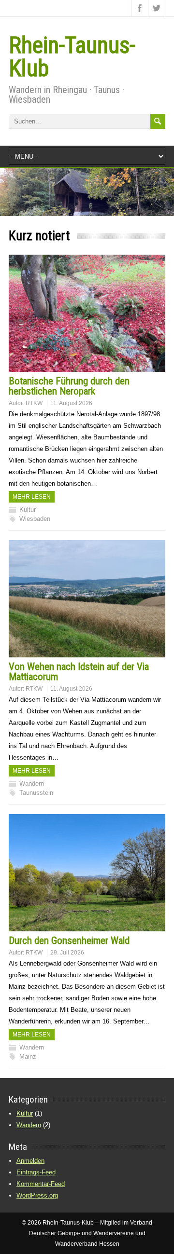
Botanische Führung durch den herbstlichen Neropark (69, 386)
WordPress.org (37, 1195)
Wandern (31, 783)
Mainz (27, 1056)
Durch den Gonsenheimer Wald (69, 940)
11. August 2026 (71, 403)
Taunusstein (36, 792)
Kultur (27, 509)
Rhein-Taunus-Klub (72, 56)
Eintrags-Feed (36, 1172)
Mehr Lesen (32, 496)
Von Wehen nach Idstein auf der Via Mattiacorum (79, 671)
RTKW (34, 403)
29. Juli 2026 (67, 952)
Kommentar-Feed (40, 1183)
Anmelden (30, 1160)
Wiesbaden (34, 518)
